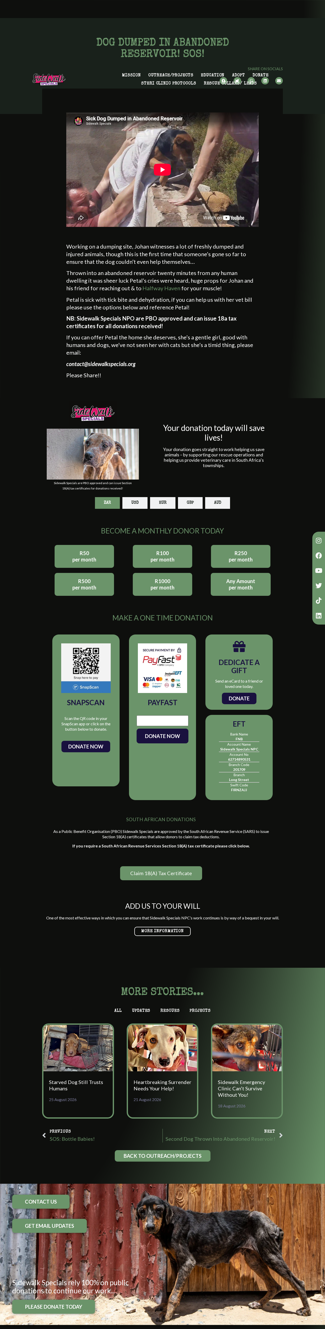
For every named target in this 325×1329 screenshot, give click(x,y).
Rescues (170, 1011)
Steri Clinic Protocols (168, 84)
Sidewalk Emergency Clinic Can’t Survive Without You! (241, 1088)
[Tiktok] (318, 600)
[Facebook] (318, 555)
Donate (261, 76)
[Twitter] (318, 585)
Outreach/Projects (170, 76)
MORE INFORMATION (162, 931)
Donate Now (85, 746)
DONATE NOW (162, 736)
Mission (131, 76)
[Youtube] (318, 570)
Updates (141, 1011)
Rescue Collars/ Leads (230, 84)
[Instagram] (318, 540)
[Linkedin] (318, 615)
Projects (200, 1011)
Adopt (238, 76)
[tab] (107, 503)
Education (212, 76)
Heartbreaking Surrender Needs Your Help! (162, 1085)
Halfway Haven (161, 288)
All (118, 1011)
